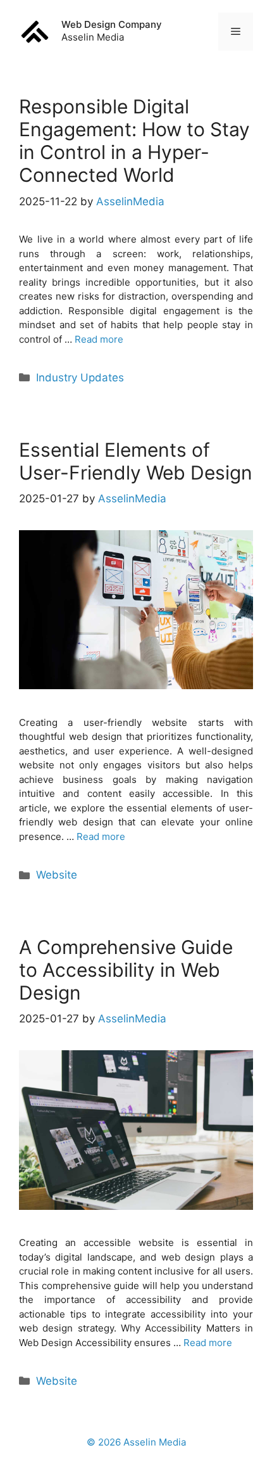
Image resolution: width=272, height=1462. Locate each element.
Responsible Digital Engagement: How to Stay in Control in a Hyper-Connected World (134, 140)
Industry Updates (80, 377)
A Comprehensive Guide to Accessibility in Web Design (126, 970)
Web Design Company (111, 24)
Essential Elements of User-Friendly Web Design (135, 461)
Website (56, 874)
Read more (99, 339)
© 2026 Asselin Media (136, 1442)
